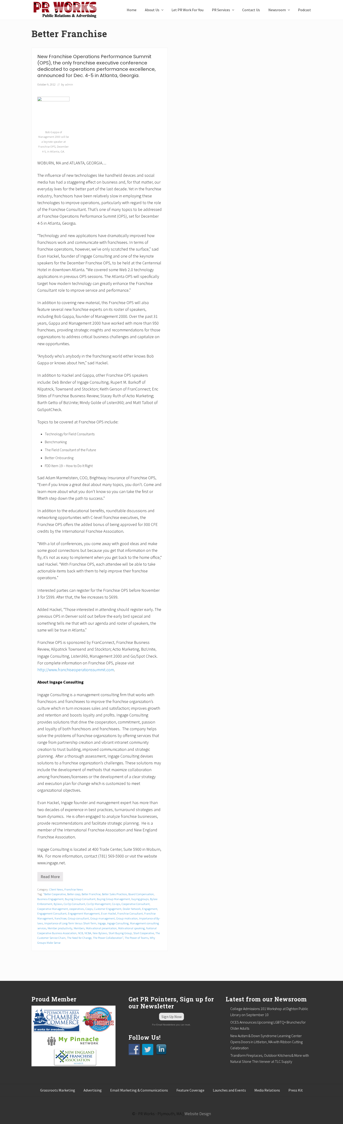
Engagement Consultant (51, 913)
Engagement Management (84, 913)
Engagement (149, 909)
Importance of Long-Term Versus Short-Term (70, 923)
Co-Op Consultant (74, 904)
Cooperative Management (52, 909)
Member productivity (60, 928)
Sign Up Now (171, 1016)
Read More (52, 877)
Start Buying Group (120, 933)
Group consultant (78, 918)
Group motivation (127, 918)
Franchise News (73, 889)
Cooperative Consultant (136, 904)
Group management (102, 918)
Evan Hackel (108, 913)
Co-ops (116, 904)
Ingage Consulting (118, 923)
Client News (56, 889)
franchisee (60, 918)
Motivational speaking (131, 928)
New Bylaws (100, 933)
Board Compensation (141, 894)
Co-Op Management (99, 904)
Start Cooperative (143, 933)
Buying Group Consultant (80, 899)
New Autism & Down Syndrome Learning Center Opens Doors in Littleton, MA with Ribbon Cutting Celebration (266, 1041)
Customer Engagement (107, 909)
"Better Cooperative (54, 894)
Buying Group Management (113, 899)
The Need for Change (79, 938)
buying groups (140, 899)
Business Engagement (50, 899)
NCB (80, 933)
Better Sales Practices (114, 894)
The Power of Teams (136, 938)
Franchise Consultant (130, 913)
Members (79, 928)
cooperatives (76, 909)
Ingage (102, 923)
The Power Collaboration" (108, 938)
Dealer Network (132, 909)
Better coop (73, 894)
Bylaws (58, 904)
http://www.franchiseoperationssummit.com (75, 669)
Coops (89, 909)
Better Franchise (91, 894)
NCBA (87, 933)
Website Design (198, 1113)
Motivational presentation (101, 928)
